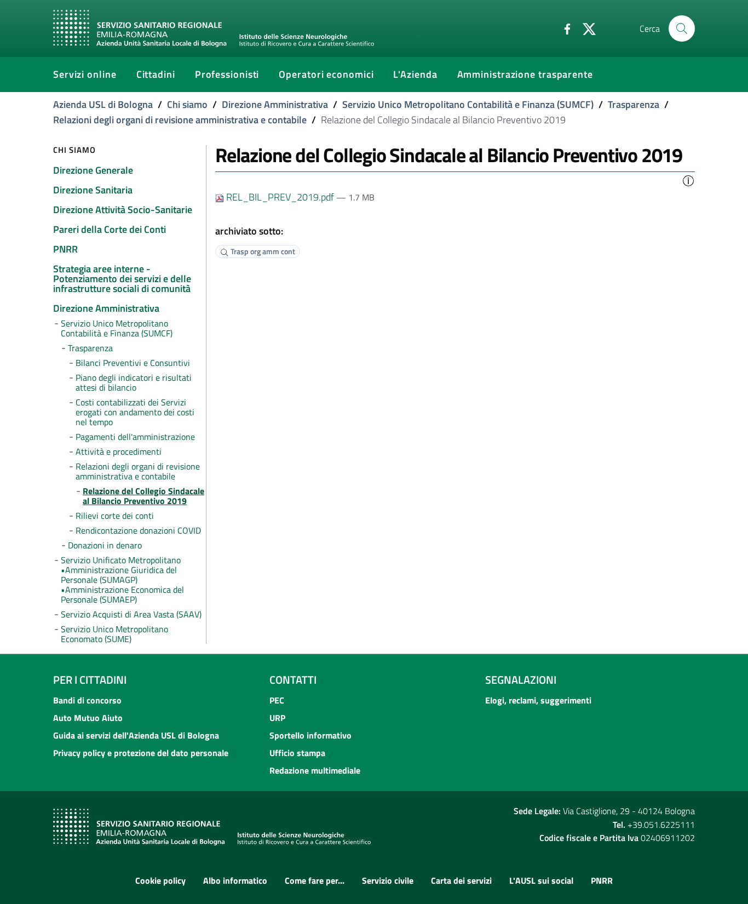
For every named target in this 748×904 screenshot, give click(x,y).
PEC (276, 700)
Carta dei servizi (461, 880)
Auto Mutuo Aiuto (88, 717)
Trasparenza (633, 104)
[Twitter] (585, 28)
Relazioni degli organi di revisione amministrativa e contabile (180, 119)
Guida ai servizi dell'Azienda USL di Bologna (136, 735)
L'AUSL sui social (541, 880)
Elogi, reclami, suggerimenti (538, 700)
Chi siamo (187, 104)
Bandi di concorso (87, 700)
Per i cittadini (89, 679)
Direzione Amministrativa (275, 104)
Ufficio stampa (297, 752)
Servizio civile (387, 880)
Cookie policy (160, 880)
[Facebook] (563, 28)
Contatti (293, 679)
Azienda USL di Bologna (103, 104)
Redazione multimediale (314, 770)
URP (277, 717)
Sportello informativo (310, 735)
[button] (688, 179)
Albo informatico (235, 880)
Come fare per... (314, 880)
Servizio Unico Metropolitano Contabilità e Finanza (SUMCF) (468, 104)
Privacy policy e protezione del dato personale (140, 752)
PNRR (602, 880)
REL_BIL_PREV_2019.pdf (280, 197)
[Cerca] (682, 28)
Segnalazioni (520, 679)
